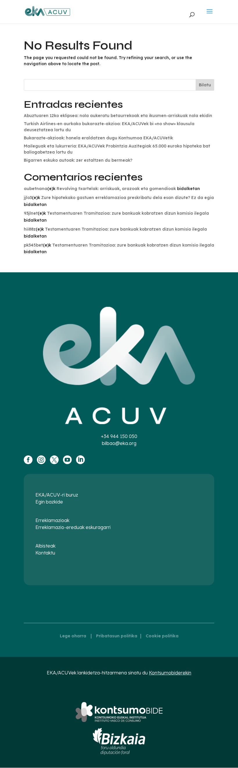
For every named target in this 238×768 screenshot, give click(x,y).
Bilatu (205, 84)
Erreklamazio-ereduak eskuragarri (73, 527)
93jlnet (31, 213)
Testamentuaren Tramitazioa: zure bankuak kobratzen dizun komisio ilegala (128, 213)
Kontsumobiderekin (170, 673)
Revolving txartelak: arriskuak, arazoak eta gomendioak (116, 188)
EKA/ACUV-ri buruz (56, 495)
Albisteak (45, 546)
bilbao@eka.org (119, 443)
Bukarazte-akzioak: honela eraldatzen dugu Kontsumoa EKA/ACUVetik (98, 138)
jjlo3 (28, 197)
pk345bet (33, 245)
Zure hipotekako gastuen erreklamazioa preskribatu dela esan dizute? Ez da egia (127, 197)
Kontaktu (45, 553)
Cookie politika (162, 636)
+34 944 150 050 (119, 436)
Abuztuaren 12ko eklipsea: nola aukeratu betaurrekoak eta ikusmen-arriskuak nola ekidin (118, 115)
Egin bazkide (49, 502)
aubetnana (35, 188)
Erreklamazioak (52, 520)
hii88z (30, 229)
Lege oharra (73, 636)
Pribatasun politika (116, 636)
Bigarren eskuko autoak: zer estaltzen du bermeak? (78, 160)
